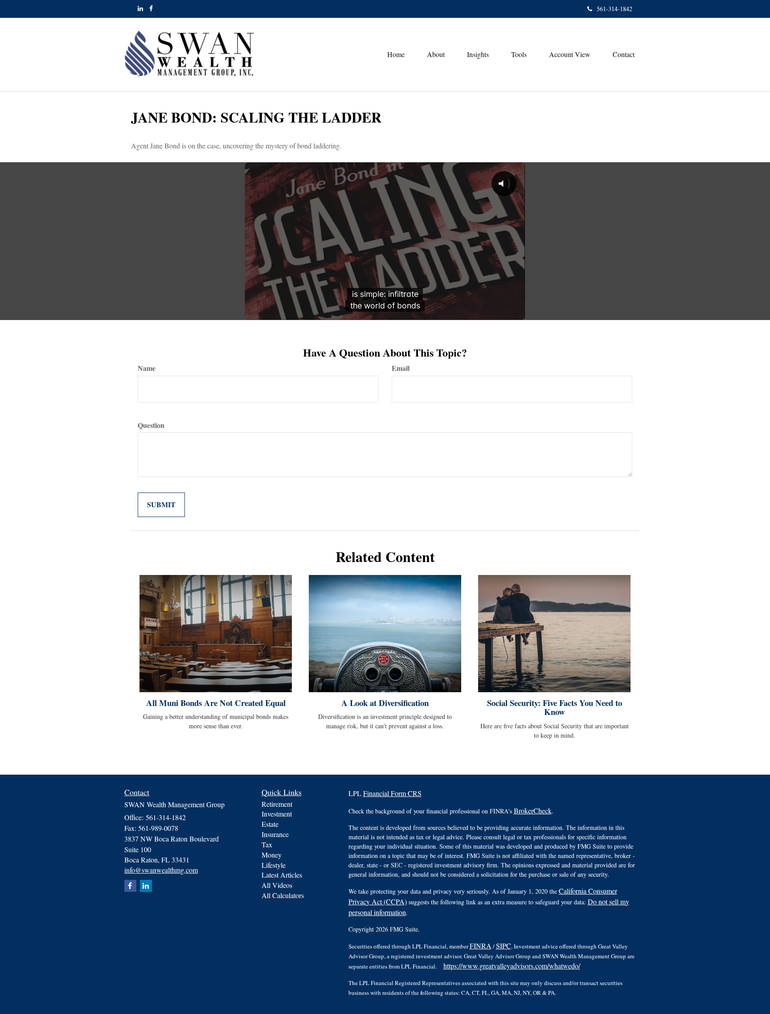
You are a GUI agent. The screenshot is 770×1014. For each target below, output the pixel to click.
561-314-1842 (614, 8)
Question (151, 425)
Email (401, 368)
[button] (436, 54)
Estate (270, 824)
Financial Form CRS (392, 793)
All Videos (277, 885)
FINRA (480, 945)
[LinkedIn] (140, 8)
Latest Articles (282, 874)
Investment (277, 813)
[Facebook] (151, 8)
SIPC (503, 945)
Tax (267, 844)
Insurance (275, 834)
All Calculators (283, 895)
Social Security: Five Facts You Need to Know (554, 707)
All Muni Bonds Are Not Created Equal (216, 703)
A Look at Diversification (385, 703)
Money (272, 854)
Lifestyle (274, 865)
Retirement (277, 804)
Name (147, 368)
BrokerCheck (533, 810)
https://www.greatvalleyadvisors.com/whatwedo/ (511, 965)
